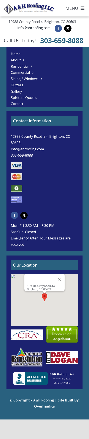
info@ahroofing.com (33, 27)
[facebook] (58, 28)
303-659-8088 (61, 40)
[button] (44, 297)
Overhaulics (44, 406)
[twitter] (68, 28)
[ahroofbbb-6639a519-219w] (44, 373)
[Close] (59, 279)
